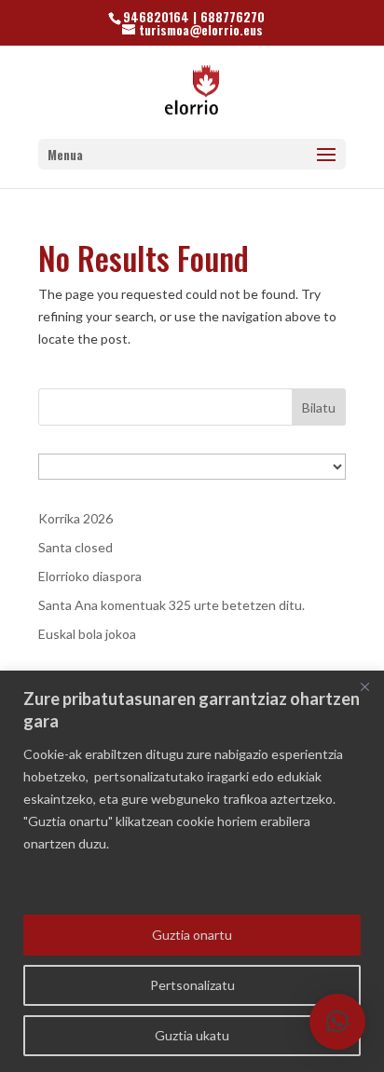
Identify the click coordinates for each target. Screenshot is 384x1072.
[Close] (364, 686)
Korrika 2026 (75, 518)
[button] (337, 1022)
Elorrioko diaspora (90, 576)
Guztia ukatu (192, 1035)
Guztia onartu (192, 935)
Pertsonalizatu (192, 985)
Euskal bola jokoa (87, 634)
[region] (192, 871)
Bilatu (319, 407)
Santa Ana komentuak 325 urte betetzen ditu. (171, 605)
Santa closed (75, 547)
